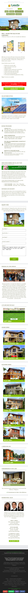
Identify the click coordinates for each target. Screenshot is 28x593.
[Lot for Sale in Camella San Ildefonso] (14, 322)
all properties (14, 586)
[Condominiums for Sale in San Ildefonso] (14, 485)
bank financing (23, 583)
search (22, 584)
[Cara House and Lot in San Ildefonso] (14, 426)
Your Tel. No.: (5, 233)
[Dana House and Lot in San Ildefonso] (14, 411)
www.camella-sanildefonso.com (14, 588)
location (12, 11)
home (6, 11)
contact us (18, 14)
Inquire (5, 591)
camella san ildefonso (8, 581)
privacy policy (11, 584)
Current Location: (6, 241)
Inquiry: (3, 245)
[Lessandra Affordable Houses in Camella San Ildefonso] (14, 463)
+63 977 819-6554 (8, 184)
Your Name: (4, 228)
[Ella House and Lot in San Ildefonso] (14, 381)
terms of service (18, 584)
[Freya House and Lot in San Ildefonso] (14, 359)
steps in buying (10, 14)
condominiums (10, 583)
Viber (17, 591)
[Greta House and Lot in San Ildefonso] (14, 344)
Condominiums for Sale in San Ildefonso (17, 492)
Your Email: (4, 237)
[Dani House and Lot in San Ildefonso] (14, 396)
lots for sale (5, 583)
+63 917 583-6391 (8, 185)
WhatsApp (11, 591)
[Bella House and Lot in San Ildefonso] (14, 441)
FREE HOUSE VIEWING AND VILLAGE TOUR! (12, 162)
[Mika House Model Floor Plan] (14, 46)
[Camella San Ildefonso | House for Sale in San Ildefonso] (14, 6)
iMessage (22, 591)
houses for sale (19, 11)
